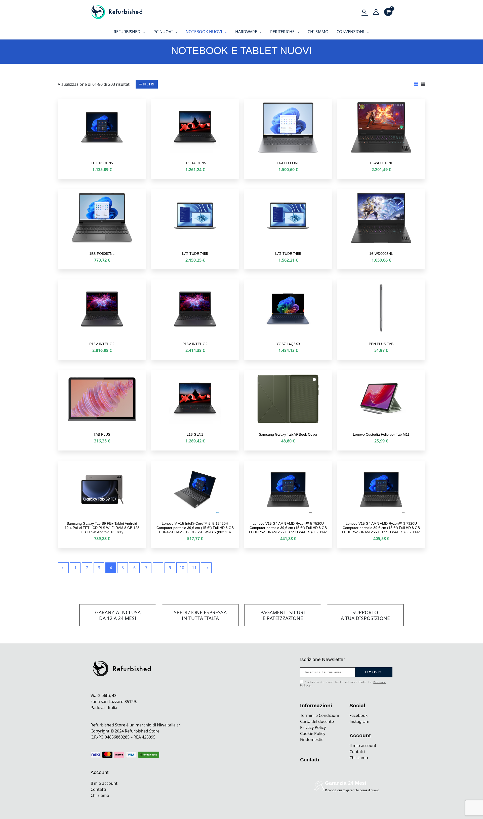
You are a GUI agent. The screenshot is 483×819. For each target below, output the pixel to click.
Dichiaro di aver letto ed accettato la (343, 684)
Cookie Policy (312, 733)
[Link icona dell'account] (376, 12)
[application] (142, 31)
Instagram (359, 721)
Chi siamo (100, 795)
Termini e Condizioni (319, 715)
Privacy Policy (313, 727)
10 (182, 567)
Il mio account (104, 783)
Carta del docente (317, 721)
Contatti (98, 789)
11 (194, 567)
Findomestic (311, 739)
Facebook (358, 715)
